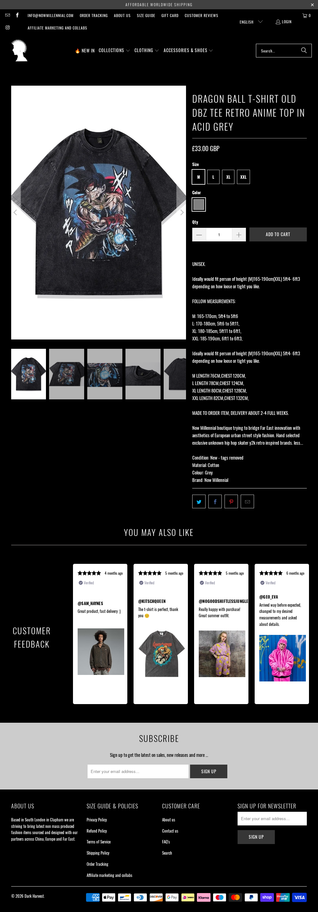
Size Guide (146, 15)
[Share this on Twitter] (199, 501)
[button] (114, 50)
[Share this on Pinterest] (231, 501)
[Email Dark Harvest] (7, 15)
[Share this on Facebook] (215, 501)
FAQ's (166, 841)
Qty (195, 222)
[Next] (181, 212)
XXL (243, 177)
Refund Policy (97, 831)
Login (287, 21)
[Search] (304, 50)
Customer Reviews (201, 15)
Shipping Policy (98, 853)
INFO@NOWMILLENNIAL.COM (51, 15)
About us (122, 15)
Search (167, 853)
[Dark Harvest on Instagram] (7, 27)
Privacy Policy (97, 819)
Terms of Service (99, 841)
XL (228, 177)
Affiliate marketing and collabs (57, 27)
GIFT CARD (170, 15)
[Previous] (16, 212)
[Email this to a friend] (247, 501)
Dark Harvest (34, 896)
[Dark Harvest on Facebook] (16, 15)
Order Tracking (94, 15)
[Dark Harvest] (19, 50)
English (247, 22)
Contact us (170, 831)
